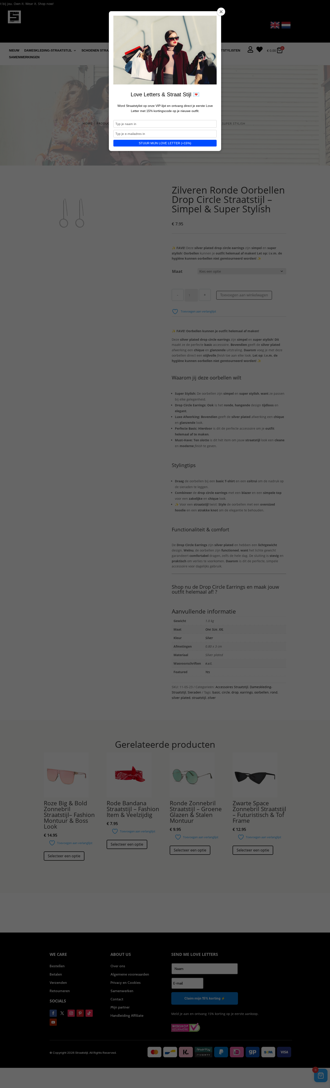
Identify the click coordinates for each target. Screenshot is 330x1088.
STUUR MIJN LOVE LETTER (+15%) (165, 143)
